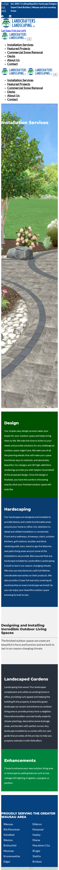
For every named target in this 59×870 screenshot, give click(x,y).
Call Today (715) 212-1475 (13, 30)
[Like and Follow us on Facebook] (3, 16)
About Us (13, 60)
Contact (12, 64)
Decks (11, 56)
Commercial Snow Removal (25, 52)
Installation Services (20, 44)
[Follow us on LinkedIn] (10, 16)
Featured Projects (18, 48)
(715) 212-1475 (5, 7)
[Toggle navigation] (29, 39)
